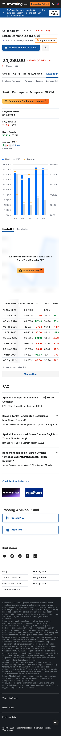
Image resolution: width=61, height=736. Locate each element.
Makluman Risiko (9, 717)
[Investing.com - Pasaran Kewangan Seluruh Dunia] (17, 4)
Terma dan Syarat (10, 698)
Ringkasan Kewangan (11, 81)
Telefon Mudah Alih (11, 577)
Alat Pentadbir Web (11, 589)
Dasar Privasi (8, 708)
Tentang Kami (39, 571)
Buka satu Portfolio (11, 583)
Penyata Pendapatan (34, 81)
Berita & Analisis (32, 73)
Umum (6, 73)
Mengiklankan (39, 577)
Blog (4, 571)
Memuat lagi (30, 374)
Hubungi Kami (39, 583)
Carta (16, 73)
